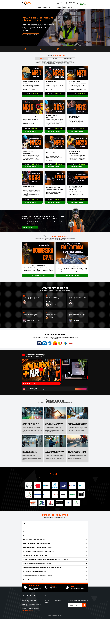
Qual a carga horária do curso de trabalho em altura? (35, 535)
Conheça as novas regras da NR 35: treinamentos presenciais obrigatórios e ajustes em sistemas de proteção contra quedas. (31, 457)
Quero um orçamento (30, 227)
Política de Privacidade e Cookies (55, 615)
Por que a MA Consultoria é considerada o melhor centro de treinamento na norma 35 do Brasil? (45, 559)
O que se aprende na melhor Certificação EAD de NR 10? (36, 523)
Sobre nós (47, 600)
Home (39, 7)
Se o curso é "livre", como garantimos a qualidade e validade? (37, 575)
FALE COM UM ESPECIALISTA (31, 34)
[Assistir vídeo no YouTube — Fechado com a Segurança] (41, 370)
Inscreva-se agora (31, 96)
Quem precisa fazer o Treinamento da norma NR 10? (35, 555)
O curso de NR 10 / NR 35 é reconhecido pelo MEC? (34, 571)
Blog (64, 7)
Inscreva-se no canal (30, 383)
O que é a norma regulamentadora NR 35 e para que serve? (37, 543)
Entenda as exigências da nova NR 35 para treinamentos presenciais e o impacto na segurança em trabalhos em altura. (77, 429)
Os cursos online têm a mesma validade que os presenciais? (37, 563)
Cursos (53, 7)
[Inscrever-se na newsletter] (84, 605)
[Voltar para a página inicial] (26, 3)
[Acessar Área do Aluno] (58, 3)
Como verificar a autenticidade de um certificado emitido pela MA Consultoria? (42, 567)
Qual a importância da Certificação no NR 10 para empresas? (37, 547)
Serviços (59, 7)
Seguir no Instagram (80, 389)
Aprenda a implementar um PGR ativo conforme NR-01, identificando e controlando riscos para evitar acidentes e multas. (32, 429)
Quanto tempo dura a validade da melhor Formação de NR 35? (38, 531)
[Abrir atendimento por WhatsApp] (67, 3)
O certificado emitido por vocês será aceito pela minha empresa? (38, 579)
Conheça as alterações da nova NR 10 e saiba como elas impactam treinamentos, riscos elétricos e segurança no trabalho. (54, 457)
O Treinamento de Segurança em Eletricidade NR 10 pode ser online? (39, 551)
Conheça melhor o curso (38, 275)
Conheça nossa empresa (27, 610)
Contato (70, 7)
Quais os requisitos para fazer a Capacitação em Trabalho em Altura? (39, 527)
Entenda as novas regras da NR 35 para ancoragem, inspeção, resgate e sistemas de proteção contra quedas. (77, 457)
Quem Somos (46, 7)
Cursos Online (58, 600)
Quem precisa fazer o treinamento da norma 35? (34, 539)
